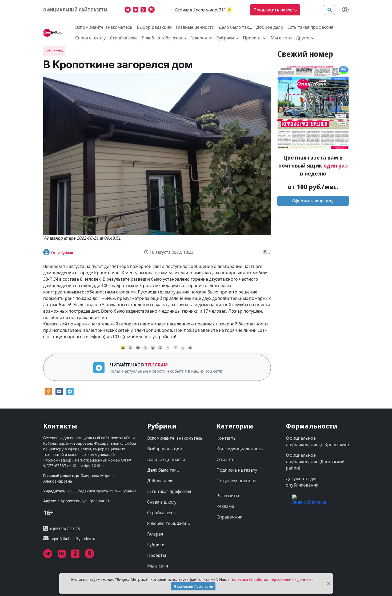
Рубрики (156, 545)
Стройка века (124, 38)
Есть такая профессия (310, 27)
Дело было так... (235, 27)
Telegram (156, 365)
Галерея (155, 534)
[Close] (328, 583)
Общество (54, 50)
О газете (225, 459)
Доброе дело (269, 27)
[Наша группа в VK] (137, 10)
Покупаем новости (236, 481)
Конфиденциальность (240, 449)
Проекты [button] (252, 38)
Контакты (227, 438)
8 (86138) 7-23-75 (65, 528)
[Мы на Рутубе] (152, 10)
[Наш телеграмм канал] (129, 10)
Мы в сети (281, 38)
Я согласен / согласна (193, 586)
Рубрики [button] (225, 38)
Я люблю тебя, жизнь (164, 38)
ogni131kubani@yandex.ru (73, 538)
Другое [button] (303, 38)
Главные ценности (195, 27)
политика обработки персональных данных (271, 579)
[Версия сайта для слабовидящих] (345, 10)
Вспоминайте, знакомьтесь (104, 27)
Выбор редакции (154, 27)
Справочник (229, 517)
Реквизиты (228, 496)
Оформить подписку (313, 201)
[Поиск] (329, 10)
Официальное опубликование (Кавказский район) (315, 461)
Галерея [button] (199, 38)
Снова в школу (90, 38)
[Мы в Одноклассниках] (144, 10)
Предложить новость (275, 10)
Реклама (225, 506)
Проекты (156, 555)
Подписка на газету (237, 470)
